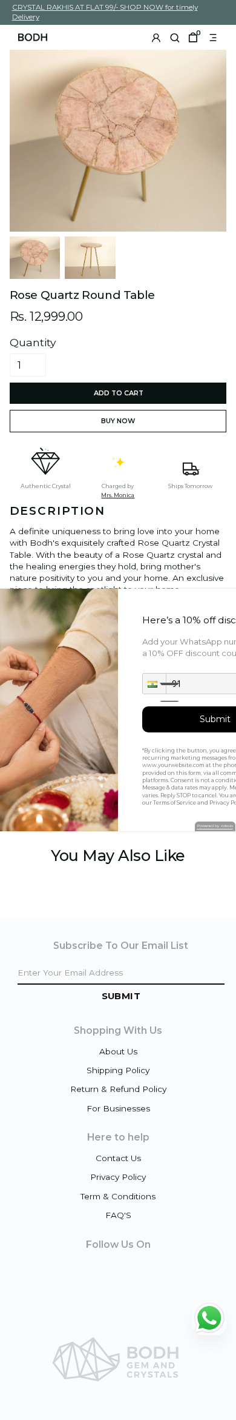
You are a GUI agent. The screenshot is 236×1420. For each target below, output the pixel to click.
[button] (154, 684)
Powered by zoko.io (215, 825)
